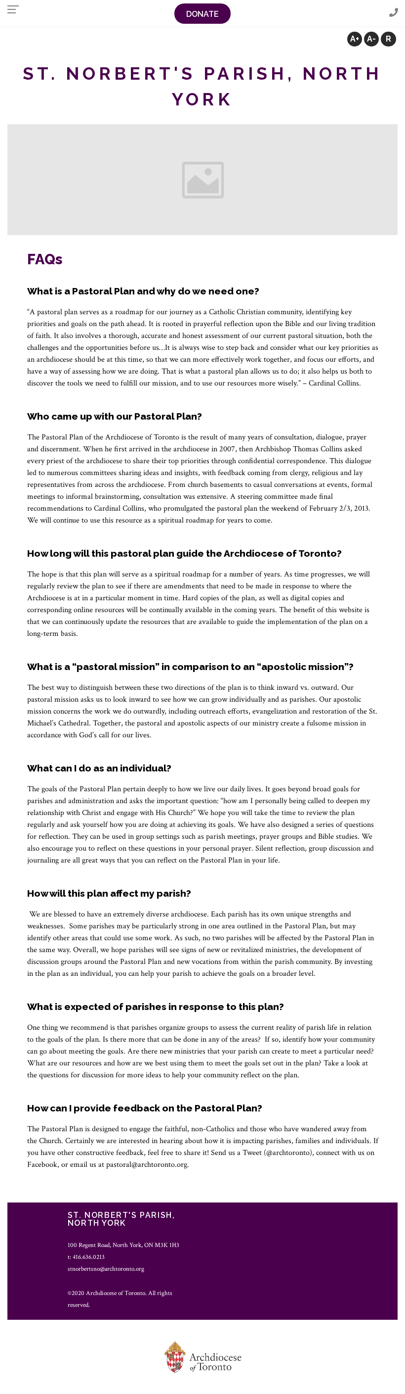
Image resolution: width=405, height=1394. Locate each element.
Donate (202, 14)
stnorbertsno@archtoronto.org (106, 1269)
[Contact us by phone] (393, 13)
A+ (354, 39)
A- (371, 39)
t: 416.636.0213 (86, 1257)
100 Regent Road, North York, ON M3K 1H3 (123, 1245)
